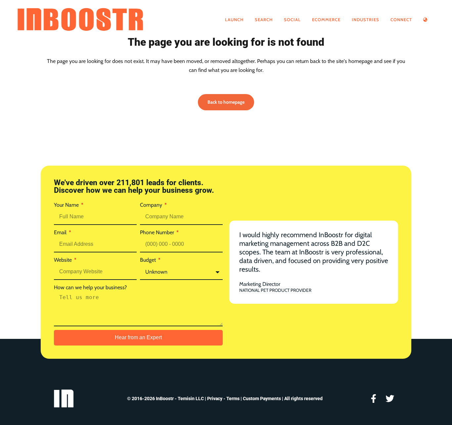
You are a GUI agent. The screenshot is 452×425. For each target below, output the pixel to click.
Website (63, 260)
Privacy (214, 398)
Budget (148, 260)
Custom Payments (262, 398)
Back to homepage (226, 102)
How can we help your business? (90, 287)
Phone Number (157, 232)
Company (151, 205)
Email (61, 232)
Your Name (67, 205)
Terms (233, 398)
